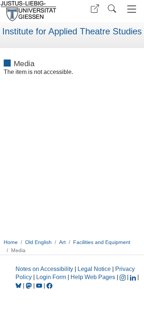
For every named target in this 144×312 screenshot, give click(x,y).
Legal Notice (94, 269)
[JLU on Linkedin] (133, 277)
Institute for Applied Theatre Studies (72, 31)
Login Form (51, 277)
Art (62, 242)
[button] (95, 9)
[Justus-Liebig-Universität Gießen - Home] (35, 11)
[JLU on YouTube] (40, 285)
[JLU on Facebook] (49, 285)
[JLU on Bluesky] (19, 285)
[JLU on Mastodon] (29, 285)
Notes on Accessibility (45, 269)
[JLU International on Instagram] (123, 277)
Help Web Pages (93, 277)
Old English (38, 242)
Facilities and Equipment (101, 242)
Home (11, 242)
